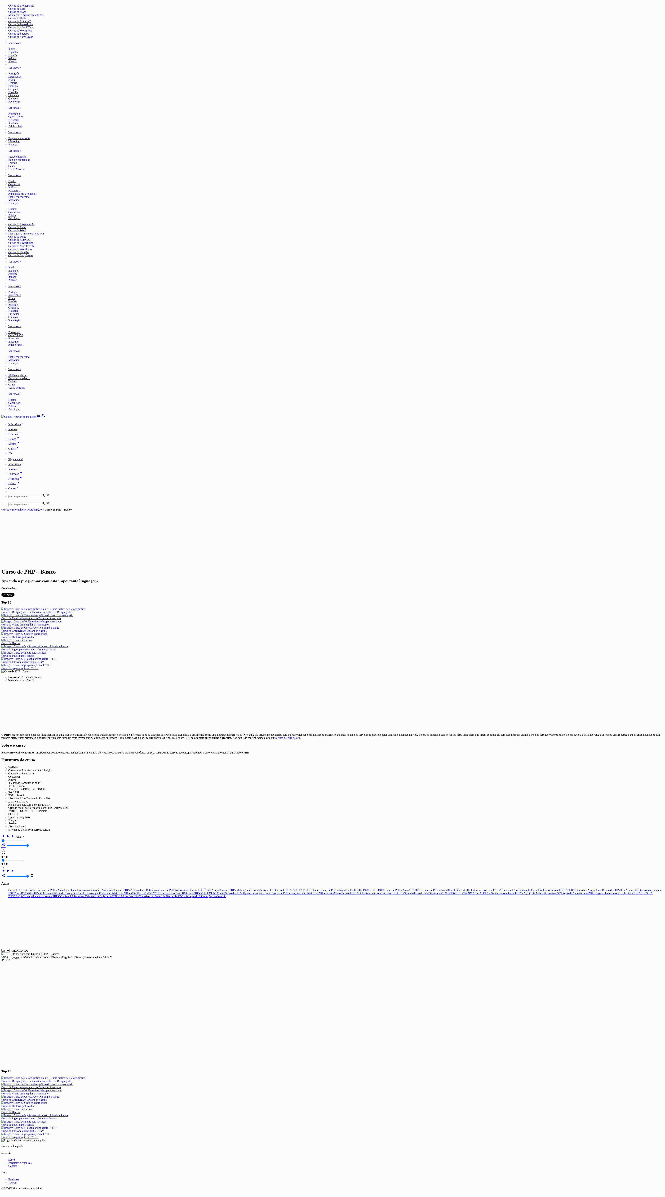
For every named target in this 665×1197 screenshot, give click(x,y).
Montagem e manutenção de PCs (26, 15)
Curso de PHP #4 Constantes (174, 890)
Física (11, 79)
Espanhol (13, 52)
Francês (12, 55)
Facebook (13, 1179)
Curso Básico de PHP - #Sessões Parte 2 (356, 893)
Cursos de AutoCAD (19, 21)
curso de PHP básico (288, 737)
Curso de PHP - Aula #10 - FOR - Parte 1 (445, 890)
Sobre (11, 1159)
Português (13, 73)
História (12, 82)
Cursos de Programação (21, 5)
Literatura (13, 95)
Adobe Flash (15, 126)
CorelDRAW (15, 116)
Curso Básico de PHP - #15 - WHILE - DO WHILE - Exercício (140, 893)
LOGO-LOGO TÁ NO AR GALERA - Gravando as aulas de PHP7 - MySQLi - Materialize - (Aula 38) (503, 893)
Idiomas (14, 429)
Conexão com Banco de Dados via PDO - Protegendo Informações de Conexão (182, 896)
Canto (11, 166)
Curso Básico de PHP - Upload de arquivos (240, 893)
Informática (16, 424)
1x (2, 849)
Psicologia (14, 190)
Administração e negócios (22, 193)
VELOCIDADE (19, 950)
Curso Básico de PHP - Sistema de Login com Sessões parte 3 (412, 893)
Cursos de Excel (17, 8)
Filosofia (13, 92)
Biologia (13, 86)
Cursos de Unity (17, 18)
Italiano (12, 58)
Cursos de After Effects (21, 27)
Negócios (15, 478)
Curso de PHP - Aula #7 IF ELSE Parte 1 (298, 890)
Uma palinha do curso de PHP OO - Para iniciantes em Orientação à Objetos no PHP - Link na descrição (81, 896)
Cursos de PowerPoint (20, 24)
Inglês (11, 48)
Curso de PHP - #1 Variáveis (24, 890)
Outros (14, 488)
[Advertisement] (332, 537)
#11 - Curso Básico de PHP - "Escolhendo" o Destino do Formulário (505, 890)
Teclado (12, 162)
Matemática (14, 76)
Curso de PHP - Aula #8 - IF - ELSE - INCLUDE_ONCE (353, 890)
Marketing (14, 141)
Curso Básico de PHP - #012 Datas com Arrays (569, 890)
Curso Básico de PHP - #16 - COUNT (196, 893)
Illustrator (13, 123)
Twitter (12, 1182)
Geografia (13, 89)
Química (13, 98)
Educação (15, 434)
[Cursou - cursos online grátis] (19, 416)
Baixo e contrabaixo (19, 159)
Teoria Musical (16, 169)
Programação (34, 509)
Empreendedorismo (19, 138)
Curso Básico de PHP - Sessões (317, 893)
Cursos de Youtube (18, 33)
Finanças (13, 144)
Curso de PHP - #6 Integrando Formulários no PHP (247, 890)
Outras (14, 448)
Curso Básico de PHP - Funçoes (282, 893)
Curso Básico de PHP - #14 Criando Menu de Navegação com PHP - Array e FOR (59, 893)
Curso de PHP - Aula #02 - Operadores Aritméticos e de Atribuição (76, 890)
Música (14, 443)
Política (12, 187)
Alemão (12, 61)
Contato (12, 1165)
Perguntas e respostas (20, 1162)
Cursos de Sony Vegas (20, 36)
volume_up (3, 845)
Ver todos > (14, 43)
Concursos (14, 184)
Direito (12, 181)
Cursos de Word (17, 11)
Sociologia (14, 101)
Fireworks (13, 119)
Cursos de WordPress (20, 30)
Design (14, 438)
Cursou (5, 509)
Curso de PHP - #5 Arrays (204, 890)
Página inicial (15, 459)
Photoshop (14, 113)
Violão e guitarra (17, 156)
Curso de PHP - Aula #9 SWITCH (404, 890)
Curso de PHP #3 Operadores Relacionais (136, 890)
